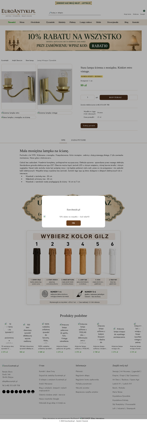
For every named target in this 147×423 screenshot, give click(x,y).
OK (73, 223)
